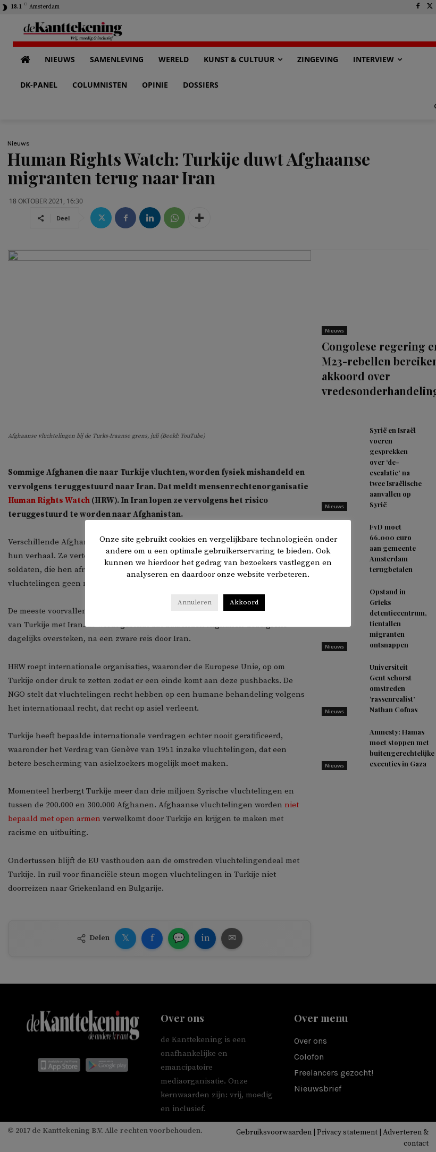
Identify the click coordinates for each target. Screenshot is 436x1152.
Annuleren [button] (195, 602)
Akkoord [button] (244, 602)
